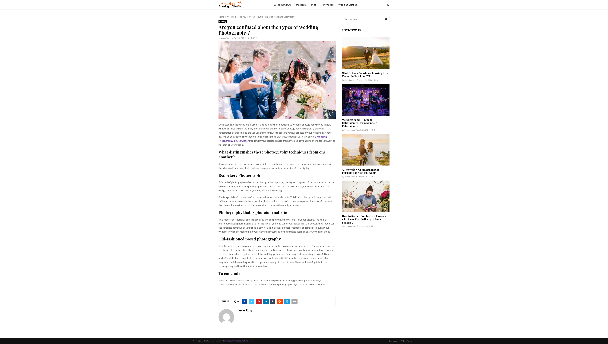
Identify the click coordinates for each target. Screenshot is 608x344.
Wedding (222, 22)
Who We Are (406, 341)
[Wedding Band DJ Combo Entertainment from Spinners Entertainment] (366, 100)
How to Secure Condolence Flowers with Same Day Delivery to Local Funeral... (364, 219)
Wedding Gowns (282, 4)
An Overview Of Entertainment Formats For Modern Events (360, 171)
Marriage (301, 4)
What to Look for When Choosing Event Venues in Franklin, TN (365, 74)
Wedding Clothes (347, 4)
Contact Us (393, 341)
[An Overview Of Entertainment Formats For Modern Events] (366, 150)
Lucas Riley (225, 38)
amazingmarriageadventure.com (238, 341)
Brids (313, 4)
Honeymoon (327, 4)
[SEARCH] (386, 19)
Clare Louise (349, 80)
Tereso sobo (349, 130)
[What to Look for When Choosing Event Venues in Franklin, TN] (366, 53)
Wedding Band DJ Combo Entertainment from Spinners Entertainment (359, 123)
